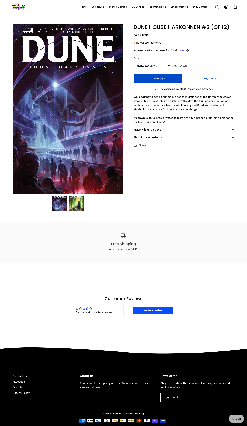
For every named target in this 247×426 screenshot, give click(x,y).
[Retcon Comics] (18, 7)
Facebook (19, 381)
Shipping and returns (148, 137)
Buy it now (210, 78)
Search (17, 387)
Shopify (140, 413)
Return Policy (21, 392)
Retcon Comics (117, 413)
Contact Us (20, 376)
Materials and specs (147, 130)
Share (142, 145)
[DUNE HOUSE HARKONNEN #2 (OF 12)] (59, 203)
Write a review (153, 310)
